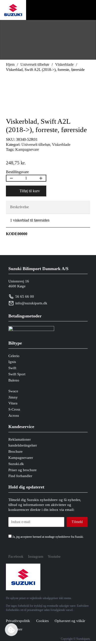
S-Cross (14, 409)
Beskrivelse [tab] (19, 207)
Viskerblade (64, 64)
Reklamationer (19, 439)
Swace (13, 391)
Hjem (10, 64)
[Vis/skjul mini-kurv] (65, 10)
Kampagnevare (27, 149)
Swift (12, 368)
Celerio (13, 356)
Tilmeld (77, 522)
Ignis (12, 362)
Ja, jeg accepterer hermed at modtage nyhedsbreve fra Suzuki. (48, 536)
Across (13, 415)
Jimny (13, 397)
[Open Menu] (84, 10)
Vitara (12, 403)
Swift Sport (16, 374)
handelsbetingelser (22, 445)
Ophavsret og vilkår (70, 621)
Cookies (42, 621)
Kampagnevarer (20, 458)
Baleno (13, 380)
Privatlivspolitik (18, 621)
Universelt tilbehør (34, 64)
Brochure (15, 451)
